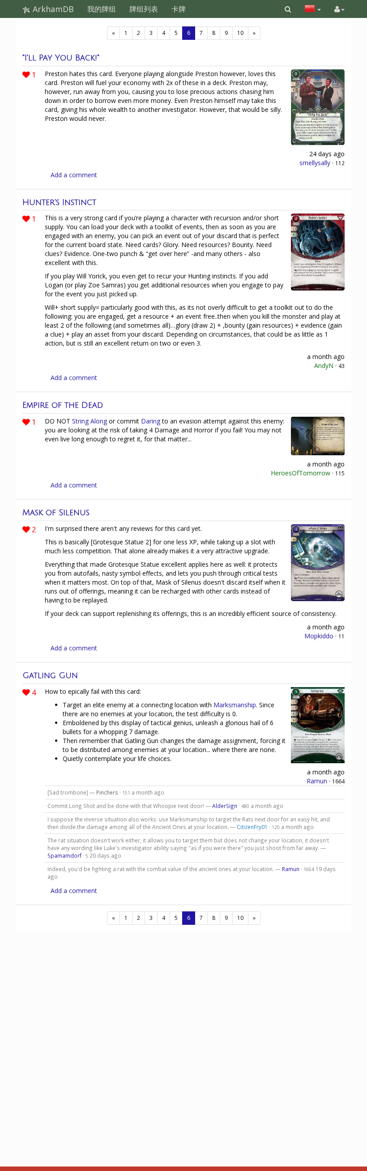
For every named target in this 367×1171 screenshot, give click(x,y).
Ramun (317, 781)
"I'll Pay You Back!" (60, 57)
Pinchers (107, 792)
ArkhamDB (52, 9)
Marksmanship (234, 705)
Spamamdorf (64, 855)
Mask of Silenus (56, 512)
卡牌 (178, 9)
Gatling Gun (50, 675)
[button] (288, 9)
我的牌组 (101, 9)
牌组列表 (143, 9)
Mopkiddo (318, 636)
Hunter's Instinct (59, 202)
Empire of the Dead (62, 405)
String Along (89, 421)
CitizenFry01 (252, 826)
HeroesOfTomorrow (300, 473)
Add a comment (74, 175)
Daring (150, 421)
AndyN (323, 365)
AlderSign (224, 805)
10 (240, 33)
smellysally (314, 162)
